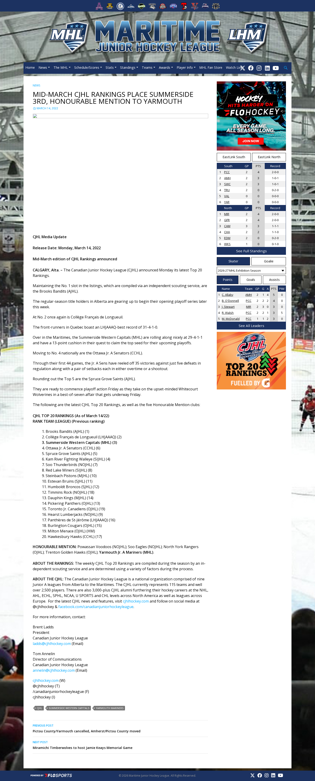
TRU (227, 190)
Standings (127, 67)
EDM (227, 238)
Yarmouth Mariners (109, 708)
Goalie (268, 261)
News (43, 67)
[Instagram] (259, 68)
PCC (227, 172)
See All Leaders (251, 325)
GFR (227, 220)
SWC (227, 184)
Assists (274, 279)
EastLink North (269, 157)
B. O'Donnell (230, 301)
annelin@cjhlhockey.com (54, 670)
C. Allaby (227, 295)
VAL (226, 196)
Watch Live (234, 67)
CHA (227, 232)
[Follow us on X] (242, 68)
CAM (227, 226)
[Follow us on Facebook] (251, 68)
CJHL (39, 708)
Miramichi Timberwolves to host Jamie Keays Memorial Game (82, 745)
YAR (226, 202)
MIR (226, 214)
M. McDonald (231, 319)
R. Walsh (228, 313)
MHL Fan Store (210, 67)
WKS (227, 244)
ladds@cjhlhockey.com (52, 643)
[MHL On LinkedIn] (267, 68)
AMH (227, 178)
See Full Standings (251, 251)
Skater (233, 261)
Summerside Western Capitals (69, 708)
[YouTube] (276, 68)
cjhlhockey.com (136, 601)
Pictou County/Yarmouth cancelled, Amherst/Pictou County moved (86, 728)
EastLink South (234, 157)
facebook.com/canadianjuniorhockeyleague (96, 606)
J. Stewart (228, 307)
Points (227, 279)
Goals (251, 279)
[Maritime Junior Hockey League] (157, 36)
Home (30, 67)
